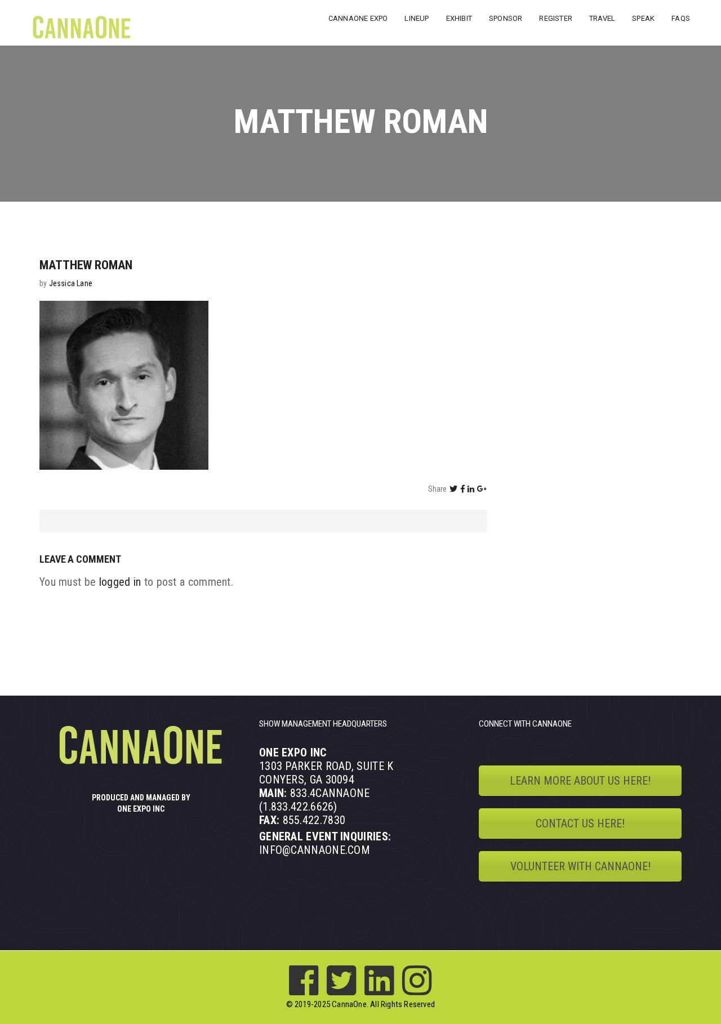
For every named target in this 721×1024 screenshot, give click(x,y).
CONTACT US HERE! (580, 823)
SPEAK (643, 18)
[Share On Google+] (482, 488)
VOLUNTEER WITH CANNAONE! (580, 866)
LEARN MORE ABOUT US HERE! (580, 780)
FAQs (680, 18)
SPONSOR (505, 18)
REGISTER (555, 18)
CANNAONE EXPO (358, 18)
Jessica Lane (70, 283)
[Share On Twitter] (453, 488)
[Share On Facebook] (463, 488)
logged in (120, 582)
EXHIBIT (459, 18)
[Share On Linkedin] (471, 488)
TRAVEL (602, 18)
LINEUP (416, 18)
